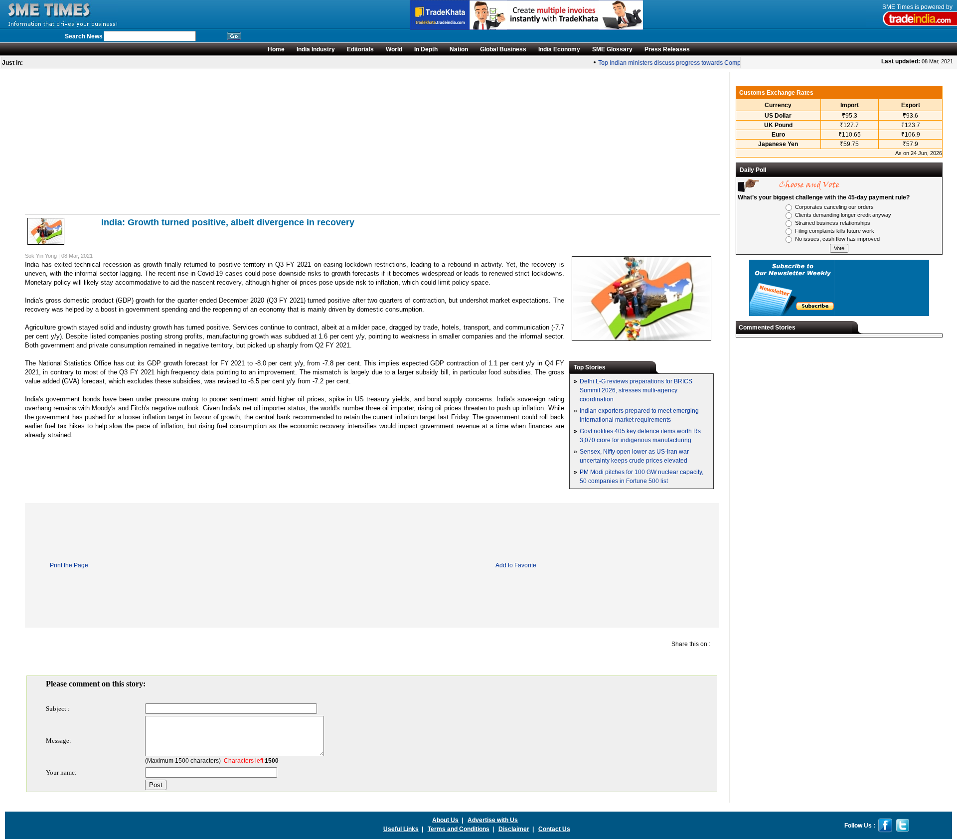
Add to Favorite (515, 565)
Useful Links (401, 829)
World (394, 49)
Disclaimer (513, 829)
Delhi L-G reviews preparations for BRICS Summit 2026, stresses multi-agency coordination (636, 390)
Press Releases (667, 49)
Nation (459, 49)
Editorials (360, 49)
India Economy (559, 49)
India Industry (316, 49)
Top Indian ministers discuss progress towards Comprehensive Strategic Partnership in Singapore (725, 62)
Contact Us (554, 829)
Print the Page (69, 565)
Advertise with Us (493, 820)
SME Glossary (612, 49)
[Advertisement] (324, 141)
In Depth (426, 49)
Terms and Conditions (458, 829)
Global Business (503, 49)
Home (276, 49)
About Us (445, 820)
